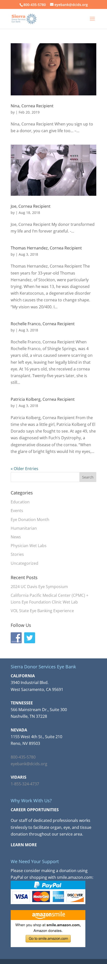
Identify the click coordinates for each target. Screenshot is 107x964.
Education (20, 502)
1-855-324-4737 (25, 784)
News (16, 537)
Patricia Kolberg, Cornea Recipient (43, 399)
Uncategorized (24, 563)
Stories (17, 554)
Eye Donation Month (30, 519)
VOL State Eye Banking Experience (42, 610)
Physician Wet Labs (29, 545)
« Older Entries (24, 468)
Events (17, 510)
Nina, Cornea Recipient (32, 106)
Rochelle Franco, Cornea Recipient (43, 323)
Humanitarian (24, 528)
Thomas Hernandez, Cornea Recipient (46, 248)
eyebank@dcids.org (29, 763)
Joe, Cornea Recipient (31, 206)
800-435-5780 (23, 757)
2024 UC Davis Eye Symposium (39, 586)
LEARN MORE (24, 844)
